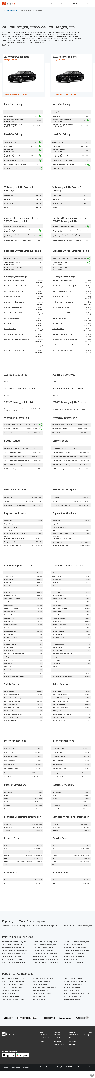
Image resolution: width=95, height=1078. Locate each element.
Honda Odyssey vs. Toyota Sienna (13, 999)
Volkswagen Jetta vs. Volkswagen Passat (46, 956)
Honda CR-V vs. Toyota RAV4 (42, 993)
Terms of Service (50, 1067)
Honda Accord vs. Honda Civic (73, 984)
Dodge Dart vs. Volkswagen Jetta (74, 962)
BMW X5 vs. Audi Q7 (39, 999)
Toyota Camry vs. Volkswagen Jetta (13, 948)
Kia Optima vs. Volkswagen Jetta (74, 953)
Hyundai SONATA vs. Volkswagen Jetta (76, 942)
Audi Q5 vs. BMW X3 (8, 993)
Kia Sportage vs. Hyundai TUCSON (13, 978)
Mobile (42, 1041)
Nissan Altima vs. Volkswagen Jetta (44, 945)
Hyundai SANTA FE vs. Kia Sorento (44, 978)
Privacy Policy (60, 1067)
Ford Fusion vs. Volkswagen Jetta (43, 950)
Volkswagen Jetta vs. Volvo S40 (74, 959)
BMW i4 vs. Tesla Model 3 (41, 990)
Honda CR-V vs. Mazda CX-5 (42, 984)
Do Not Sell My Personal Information (75, 1067)
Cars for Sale (51, 4)
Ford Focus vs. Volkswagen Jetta (43, 948)
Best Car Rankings (59, 1038)
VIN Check (77, 4)
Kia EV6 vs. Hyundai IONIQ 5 (11, 996)
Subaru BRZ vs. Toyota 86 (10, 990)
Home (3, 10)
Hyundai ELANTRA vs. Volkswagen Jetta (14, 950)
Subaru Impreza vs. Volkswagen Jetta (45, 953)
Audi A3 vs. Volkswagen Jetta (73, 945)
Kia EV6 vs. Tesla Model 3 (72, 999)
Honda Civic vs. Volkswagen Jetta (12, 945)
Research (64, 4)
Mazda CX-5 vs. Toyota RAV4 (73, 978)
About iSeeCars (74, 1035)
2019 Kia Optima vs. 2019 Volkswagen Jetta (78, 926)
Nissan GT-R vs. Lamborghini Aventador (77, 993)
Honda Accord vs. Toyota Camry (12, 984)
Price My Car (57, 1041)
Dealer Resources (59, 1044)
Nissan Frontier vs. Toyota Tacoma (44, 987)
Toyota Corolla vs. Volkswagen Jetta (14, 942)
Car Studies (57, 1035)
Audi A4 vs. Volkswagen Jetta (11, 956)
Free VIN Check (44, 1038)
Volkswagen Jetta (12, 10)
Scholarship (72, 1041)
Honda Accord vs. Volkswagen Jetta (13, 962)
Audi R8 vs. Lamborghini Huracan (74, 996)
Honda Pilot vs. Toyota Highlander (13, 981)
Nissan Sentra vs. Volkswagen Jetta (13, 953)
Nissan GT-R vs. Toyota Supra (42, 981)
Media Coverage (74, 1038)
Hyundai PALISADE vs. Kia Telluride (75, 981)
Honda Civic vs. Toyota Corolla (12, 987)
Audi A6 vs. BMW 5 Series (72, 987)
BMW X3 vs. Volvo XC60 (71, 990)
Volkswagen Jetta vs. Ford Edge (74, 956)
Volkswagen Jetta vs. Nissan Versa (75, 948)
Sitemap (42, 1067)
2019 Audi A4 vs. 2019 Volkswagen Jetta (45, 926)
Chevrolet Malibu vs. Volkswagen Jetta (76, 950)
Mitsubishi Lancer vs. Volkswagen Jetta (45, 962)
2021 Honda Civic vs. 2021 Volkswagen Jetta (16, 926)
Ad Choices (90, 1067)
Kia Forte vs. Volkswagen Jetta (12, 959)
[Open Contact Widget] (92, 1075)
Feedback (72, 1044)
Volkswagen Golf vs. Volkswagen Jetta (45, 959)
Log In (90, 4)
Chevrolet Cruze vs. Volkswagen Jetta (45, 942)
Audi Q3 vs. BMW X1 (39, 996)
